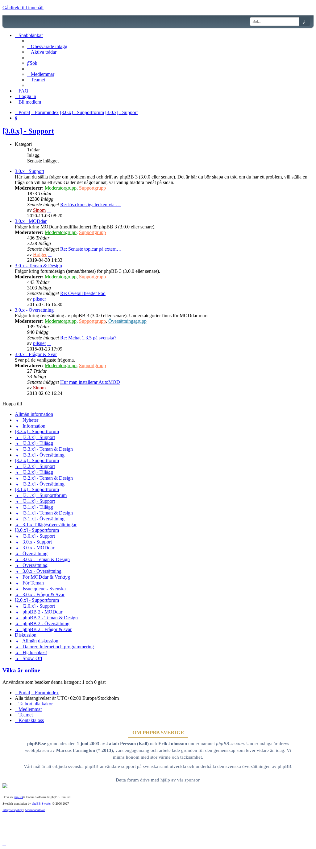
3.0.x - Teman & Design (38, 265)
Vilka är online (21, 670)
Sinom (39, 210)
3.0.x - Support (29, 171)
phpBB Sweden (41, 803)
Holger (40, 254)
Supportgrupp (92, 188)
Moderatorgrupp (61, 188)
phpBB (18, 797)
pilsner (39, 298)
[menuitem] (47, 46)
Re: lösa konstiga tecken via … (90, 204)
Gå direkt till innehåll (23, 7)
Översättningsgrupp (127, 321)
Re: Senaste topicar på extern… (91, 249)
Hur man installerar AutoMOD (90, 382)
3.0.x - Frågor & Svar (36, 354)
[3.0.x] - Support (28, 131)
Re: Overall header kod (83, 293)
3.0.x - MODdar (31, 221)
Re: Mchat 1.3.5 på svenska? (88, 337)
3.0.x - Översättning (34, 310)
